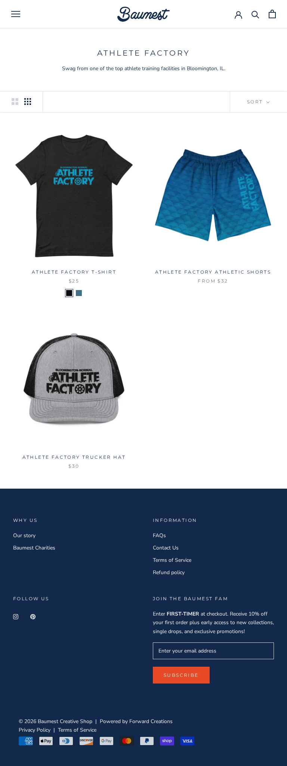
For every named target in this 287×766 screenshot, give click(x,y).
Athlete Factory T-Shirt (74, 272)
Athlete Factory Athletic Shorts (213, 272)
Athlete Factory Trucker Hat (74, 457)
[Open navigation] (15, 14)
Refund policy (169, 572)
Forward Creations (151, 721)
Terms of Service (172, 560)
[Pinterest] (33, 616)
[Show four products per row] (27, 101)
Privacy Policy (34, 730)
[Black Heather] (69, 293)
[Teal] (79, 293)
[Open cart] (272, 14)
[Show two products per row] (15, 101)
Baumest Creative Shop (65, 721)
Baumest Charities (34, 547)
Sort (256, 102)
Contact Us (166, 547)
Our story (24, 535)
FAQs (159, 535)
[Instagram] (15, 616)
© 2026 (28, 721)
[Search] (255, 14)
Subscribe (181, 675)
